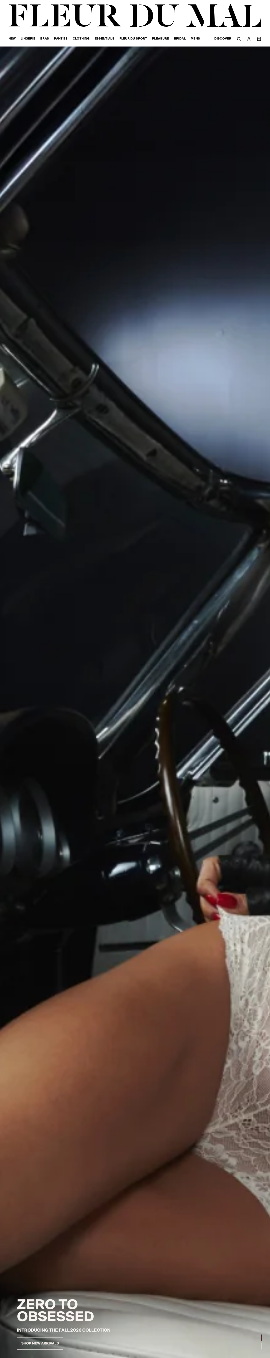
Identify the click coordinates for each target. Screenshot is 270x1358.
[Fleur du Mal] (135, 15)
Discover (222, 39)
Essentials (105, 38)
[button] (261, 1337)
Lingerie (28, 38)
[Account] (248, 38)
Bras (44, 38)
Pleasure (160, 38)
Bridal (180, 38)
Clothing (81, 38)
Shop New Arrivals (40, 1343)
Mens (195, 38)
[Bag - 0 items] (259, 38)
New (12, 38)
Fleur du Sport (133, 38)
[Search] (238, 38)
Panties (61, 38)
